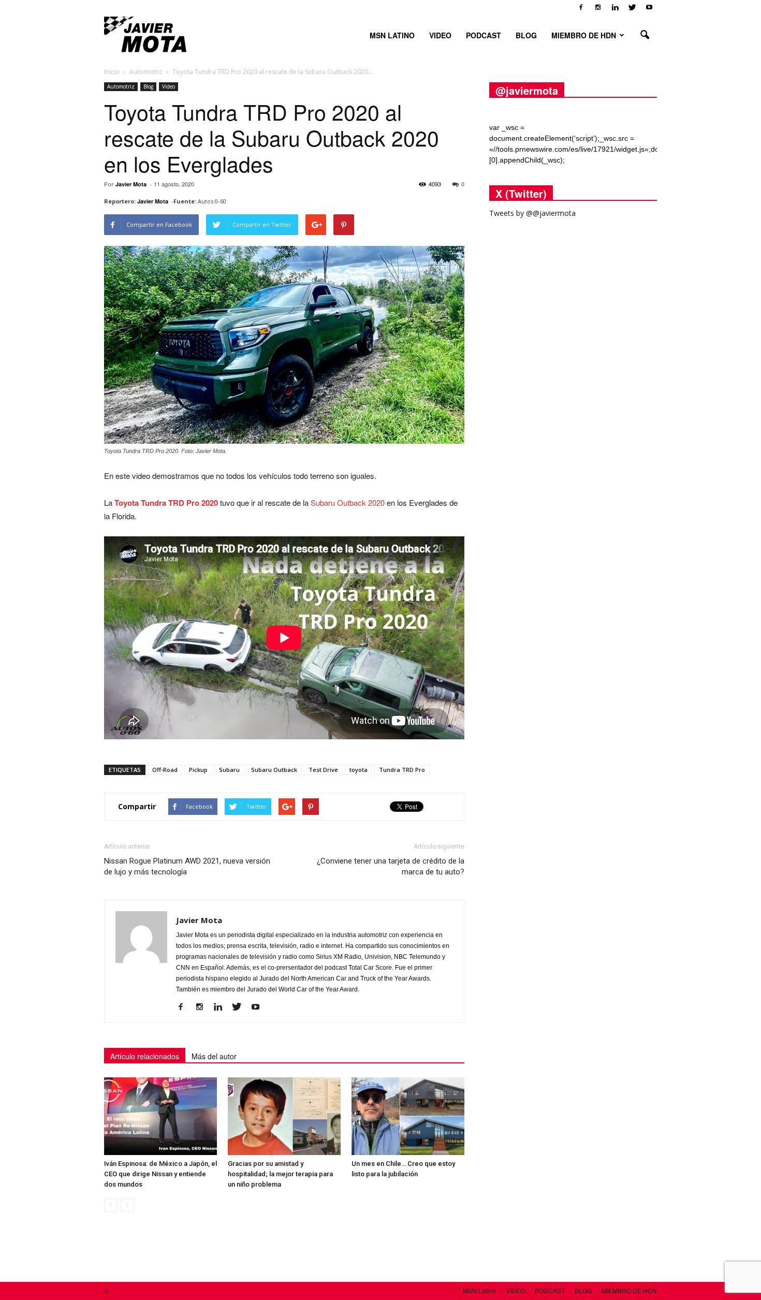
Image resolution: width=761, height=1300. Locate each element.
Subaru (229, 769)
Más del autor (214, 1056)
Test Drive (323, 769)
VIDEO (440, 35)
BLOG (526, 35)
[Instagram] (598, 7)
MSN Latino (392, 35)
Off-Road (165, 769)
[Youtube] (649, 7)
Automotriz (121, 86)
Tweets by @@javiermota (532, 213)
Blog (148, 86)
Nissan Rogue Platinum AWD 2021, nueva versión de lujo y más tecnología (187, 866)
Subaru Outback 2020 (348, 502)
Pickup (198, 769)
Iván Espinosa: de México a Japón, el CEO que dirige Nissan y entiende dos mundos (160, 1174)
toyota (358, 769)
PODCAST (483, 35)
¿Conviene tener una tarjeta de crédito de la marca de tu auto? (390, 866)
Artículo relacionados (144, 1056)
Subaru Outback (274, 769)
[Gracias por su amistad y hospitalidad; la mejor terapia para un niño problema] (284, 1116)
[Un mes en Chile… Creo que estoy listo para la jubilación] (408, 1116)
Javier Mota (131, 184)
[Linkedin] (615, 7)
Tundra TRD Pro (402, 769)
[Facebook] (581, 7)
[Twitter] (632, 7)
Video (168, 86)
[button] (644, 35)
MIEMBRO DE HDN (583, 35)
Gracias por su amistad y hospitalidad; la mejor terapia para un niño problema (280, 1174)
